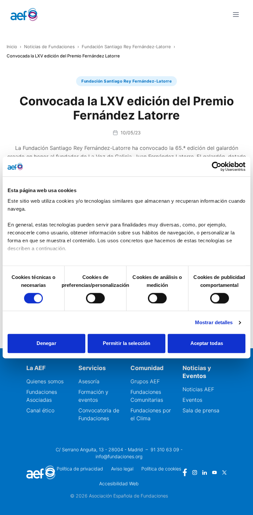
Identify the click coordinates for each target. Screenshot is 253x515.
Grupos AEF (145, 381)
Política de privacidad (80, 468)
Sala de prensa (201, 410)
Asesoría (88, 381)
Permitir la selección (126, 343)
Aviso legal (122, 468)
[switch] (95, 298)
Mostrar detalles (214, 322)
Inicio (12, 46)
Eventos (192, 399)
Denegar (46, 343)
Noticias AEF (198, 389)
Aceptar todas (206, 343)
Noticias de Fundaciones (49, 46)
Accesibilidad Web (119, 483)
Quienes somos (45, 381)
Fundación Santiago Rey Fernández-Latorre (126, 46)
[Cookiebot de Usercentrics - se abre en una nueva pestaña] (216, 166)
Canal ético (40, 410)
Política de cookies (161, 468)
